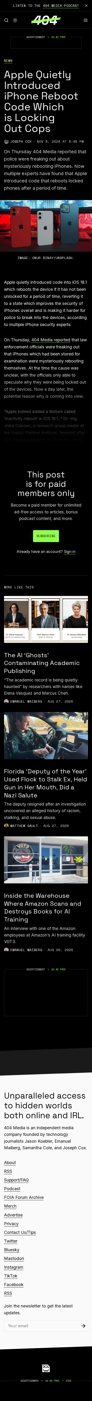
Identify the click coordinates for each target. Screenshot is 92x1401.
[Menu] (85, 20)
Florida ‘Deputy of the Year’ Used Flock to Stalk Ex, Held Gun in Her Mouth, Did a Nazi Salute (45, 783)
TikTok (10, 1275)
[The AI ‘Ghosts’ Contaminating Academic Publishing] (46, 619)
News (8, 61)
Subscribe (46, 535)
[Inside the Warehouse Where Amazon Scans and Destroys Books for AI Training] (46, 859)
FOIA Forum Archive (24, 1197)
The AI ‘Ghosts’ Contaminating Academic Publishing (42, 663)
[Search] (6, 20)
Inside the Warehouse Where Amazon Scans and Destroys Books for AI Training (42, 908)
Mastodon (14, 1258)
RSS (8, 1171)
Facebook (14, 1284)
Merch (10, 1206)
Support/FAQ (16, 1179)
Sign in (69, 551)
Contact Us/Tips (20, 1232)
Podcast (12, 1188)
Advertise (13, 1214)
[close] (86, 5)
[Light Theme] (15, 20)
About (10, 1162)
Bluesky (11, 1249)
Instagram (13, 1267)
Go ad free (58, 37)
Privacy (11, 1223)
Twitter (10, 1241)
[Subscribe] (83, 1325)
